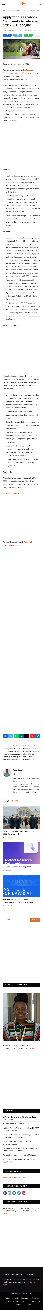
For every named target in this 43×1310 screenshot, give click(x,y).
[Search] (39, 3)
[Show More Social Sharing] (37, 35)
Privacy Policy (35, 1301)
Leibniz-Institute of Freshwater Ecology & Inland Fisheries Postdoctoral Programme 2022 (31, 754)
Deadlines (35, 1298)
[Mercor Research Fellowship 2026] (21, 853)
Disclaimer (18, 1304)
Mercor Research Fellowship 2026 (17, 866)
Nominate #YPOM (12, 1301)
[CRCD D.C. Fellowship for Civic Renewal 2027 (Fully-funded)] (21, 817)
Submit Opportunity (22, 1298)
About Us (9, 1298)
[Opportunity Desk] (21, 3)
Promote (24, 1301)
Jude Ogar (7, 30)
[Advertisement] (21, 146)
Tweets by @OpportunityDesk (15, 1178)
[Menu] (3, 3)
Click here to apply (11, 493)
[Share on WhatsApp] (28, 35)
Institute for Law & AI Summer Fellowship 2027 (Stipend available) (18, 901)
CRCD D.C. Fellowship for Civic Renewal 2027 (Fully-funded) (19, 833)
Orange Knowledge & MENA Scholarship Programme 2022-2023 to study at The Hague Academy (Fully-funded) (11, 754)
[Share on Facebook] (7, 35)
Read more (34, 1048)
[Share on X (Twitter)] (17, 35)
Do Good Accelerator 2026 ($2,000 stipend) (20, 1155)
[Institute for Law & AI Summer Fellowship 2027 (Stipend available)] (21, 886)
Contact (28, 1304)
